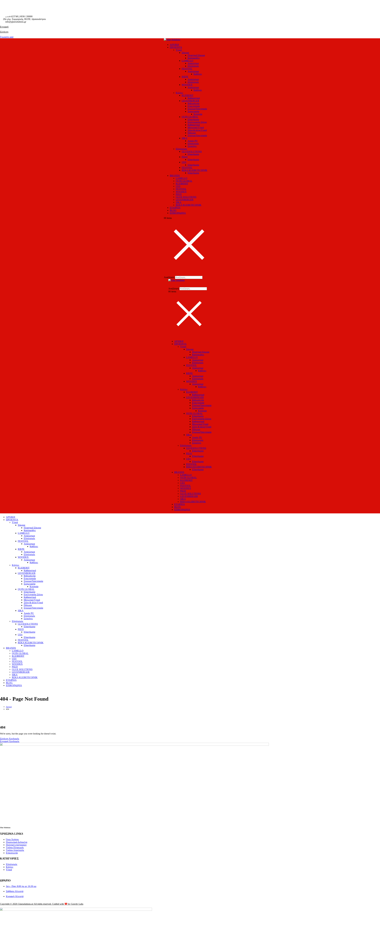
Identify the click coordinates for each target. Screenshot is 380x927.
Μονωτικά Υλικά (196, 127)
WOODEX (187, 84)
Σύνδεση (4, 32)
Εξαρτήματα (193, 119)
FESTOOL (187, 68)
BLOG (173, 210)
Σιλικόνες (192, 146)
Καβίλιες (198, 74)
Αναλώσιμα (193, 63)
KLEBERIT (187, 95)
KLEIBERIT (182, 183)
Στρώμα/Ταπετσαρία (197, 108)
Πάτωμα (192, 133)
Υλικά (179, 50)
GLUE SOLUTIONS (186, 197)
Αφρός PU (193, 141)
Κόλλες (179, 92)
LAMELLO (187, 60)
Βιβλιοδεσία (193, 103)
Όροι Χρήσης (12, 839)
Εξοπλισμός (193, 66)
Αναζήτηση (169, 277)
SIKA (184, 138)
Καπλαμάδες (194, 58)
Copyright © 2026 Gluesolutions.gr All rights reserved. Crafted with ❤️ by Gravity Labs (41, 904)
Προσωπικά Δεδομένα (16, 842)
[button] (166, 273)
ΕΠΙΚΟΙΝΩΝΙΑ (178, 213)
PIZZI (184, 157)
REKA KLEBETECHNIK (194, 170)
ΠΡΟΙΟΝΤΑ (176, 47)
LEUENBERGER (190, 100)
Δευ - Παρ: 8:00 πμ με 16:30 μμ (21, 886)
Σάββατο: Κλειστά (14, 891)
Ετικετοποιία (194, 106)
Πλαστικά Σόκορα (196, 55)
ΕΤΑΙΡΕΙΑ (175, 207)
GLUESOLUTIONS (192, 151)
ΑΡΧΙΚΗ (174, 44)
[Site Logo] (172, 39)
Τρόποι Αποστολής (15, 850)
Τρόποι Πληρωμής (15, 847)
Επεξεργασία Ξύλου (197, 122)
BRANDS (175, 175)
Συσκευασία (193, 111)
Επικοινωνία (12, 853)
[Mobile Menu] (169, 336)
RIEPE (185, 76)
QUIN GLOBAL (190, 117)
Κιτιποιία (198, 114)
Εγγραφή (4, 27)
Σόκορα (185, 52)
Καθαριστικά (194, 98)
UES (184, 162)
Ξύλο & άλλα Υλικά (197, 130)
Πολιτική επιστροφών (16, 845)
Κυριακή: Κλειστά (14, 896)
